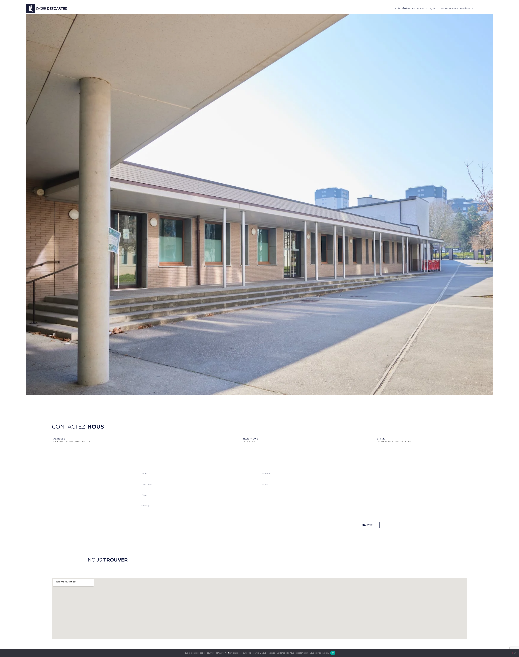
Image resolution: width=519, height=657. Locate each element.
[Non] (514, 653)
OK (333, 653)
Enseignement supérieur (457, 8)
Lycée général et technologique (414, 8)
